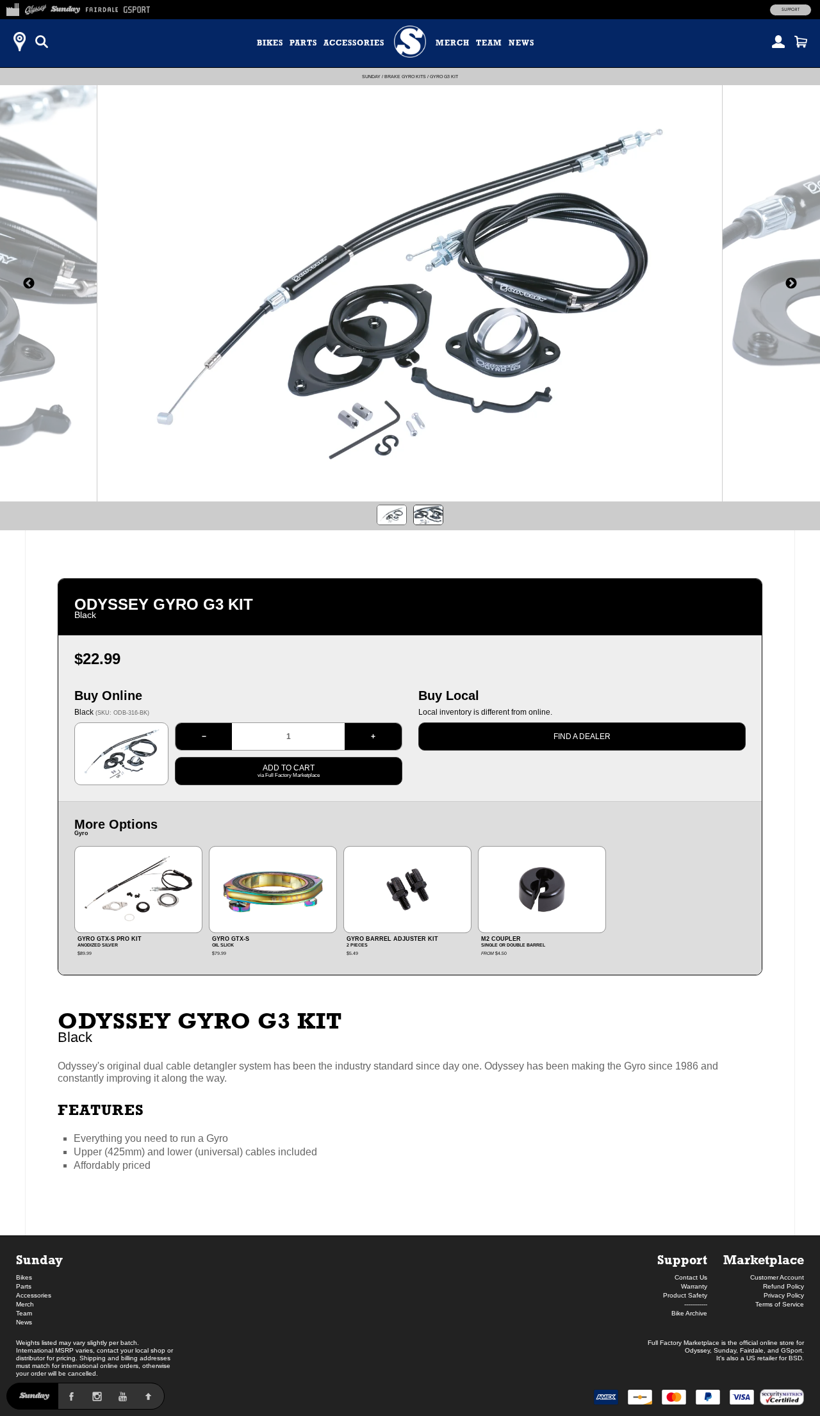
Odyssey (697, 1350)
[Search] (41, 42)
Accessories (354, 42)
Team (489, 42)
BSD (795, 1358)
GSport (791, 1350)
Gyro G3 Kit (444, 76)
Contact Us (691, 1277)
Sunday (371, 76)
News (521, 42)
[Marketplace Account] (778, 42)
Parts (303, 42)
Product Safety (685, 1295)
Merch (453, 42)
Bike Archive (689, 1313)
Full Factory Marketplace (683, 1342)
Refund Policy (783, 1286)
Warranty (694, 1286)
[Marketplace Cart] (801, 42)
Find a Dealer (582, 736)
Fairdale (752, 1350)
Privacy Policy (784, 1295)
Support (791, 9)
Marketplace (763, 1259)
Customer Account (777, 1277)
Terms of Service (779, 1304)
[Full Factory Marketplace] (12, 8)
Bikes (270, 42)
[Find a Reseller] (19, 42)
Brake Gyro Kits (405, 76)
